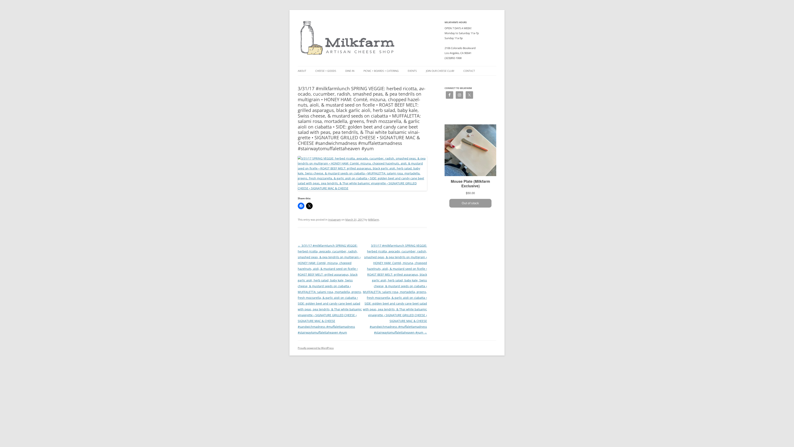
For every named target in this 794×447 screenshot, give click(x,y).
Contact (469, 71)
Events (412, 71)
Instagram (334, 219)
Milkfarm (373, 219)
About (302, 71)
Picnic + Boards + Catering (381, 71)
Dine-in (349, 71)
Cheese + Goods (325, 71)
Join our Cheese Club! (440, 71)
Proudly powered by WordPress (316, 348)
